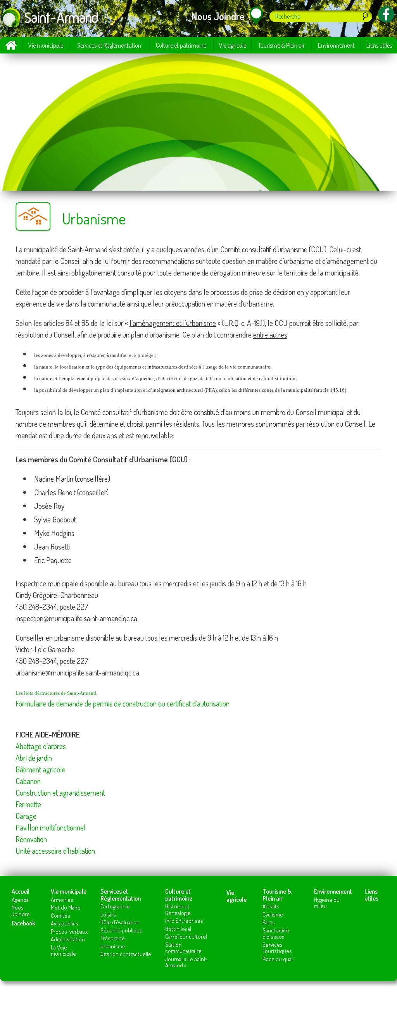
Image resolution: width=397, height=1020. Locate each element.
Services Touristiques (277, 948)
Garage (26, 816)
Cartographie (115, 906)
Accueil (11, 45)
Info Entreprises (184, 920)
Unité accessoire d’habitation (55, 851)
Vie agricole (232, 45)
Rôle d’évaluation (120, 922)
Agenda (20, 899)
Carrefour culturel (186, 936)
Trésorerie (112, 938)
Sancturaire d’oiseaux (275, 934)
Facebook (23, 923)
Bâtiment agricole (41, 769)
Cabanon (28, 781)
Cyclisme (272, 914)
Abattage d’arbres (41, 746)
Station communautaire (183, 948)
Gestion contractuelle (125, 954)
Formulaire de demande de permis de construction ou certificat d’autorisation (123, 703)
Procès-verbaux (69, 931)
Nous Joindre (21, 911)
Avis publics (64, 923)
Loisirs (108, 914)
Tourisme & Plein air (281, 45)
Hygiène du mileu (327, 903)
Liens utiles (379, 45)
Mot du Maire (66, 907)
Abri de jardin (34, 758)
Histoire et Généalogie (178, 910)
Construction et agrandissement (60, 792)
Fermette (28, 804)
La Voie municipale (63, 951)
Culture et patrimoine (181, 45)
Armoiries (62, 899)
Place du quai (277, 959)
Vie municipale (45, 45)
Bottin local (178, 928)
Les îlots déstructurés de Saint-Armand (56, 693)
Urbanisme (112, 946)
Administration (68, 939)
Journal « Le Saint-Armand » (186, 962)
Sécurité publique (121, 930)
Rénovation (31, 839)
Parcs (268, 922)
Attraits (271, 906)
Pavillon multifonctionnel (51, 827)
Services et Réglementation (109, 45)
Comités (60, 915)
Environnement (336, 45)
